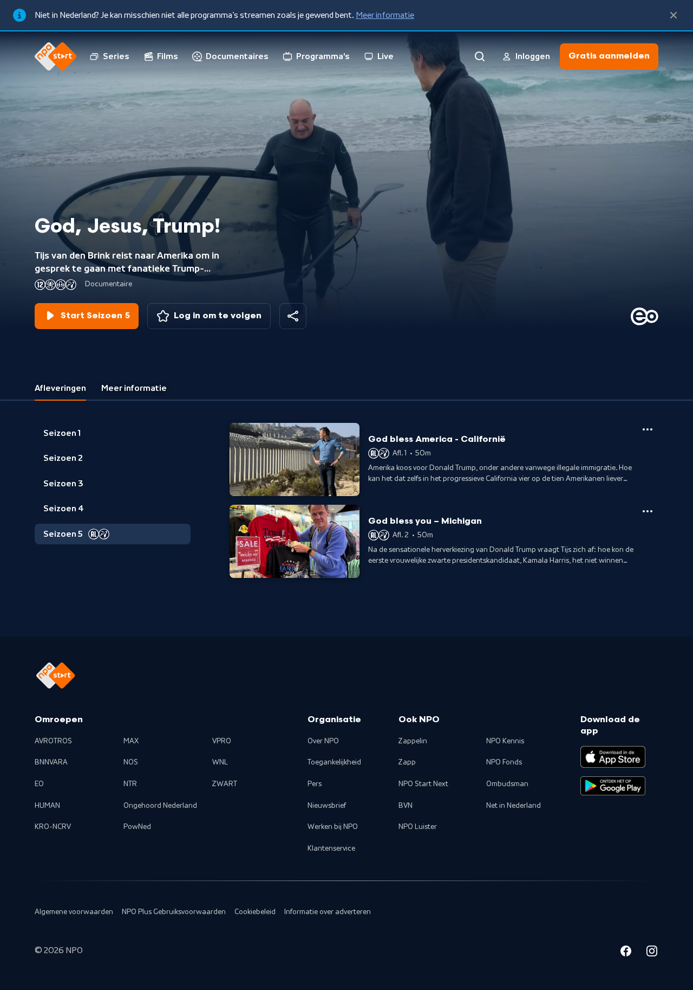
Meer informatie (385, 15)
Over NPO (323, 741)
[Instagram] (651, 952)
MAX (131, 741)
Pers (315, 784)
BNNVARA (51, 762)
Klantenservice (331, 848)
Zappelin (412, 741)
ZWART (224, 784)
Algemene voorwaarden (74, 912)
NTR (130, 784)
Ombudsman (507, 784)
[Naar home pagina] (56, 56)
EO (39, 784)
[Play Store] (612, 786)
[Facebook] (625, 952)
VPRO (221, 741)
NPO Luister (417, 827)
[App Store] (612, 757)
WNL (220, 762)
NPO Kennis (505, 741)
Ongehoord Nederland (160, 805)
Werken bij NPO (333, 827)
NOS (130, 762)
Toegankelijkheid (334, 762)
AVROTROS (53, 741)
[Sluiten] (673, 15)
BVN (405, 805)
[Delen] (292, 316)
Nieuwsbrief (327, 805)
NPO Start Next (423, 784)
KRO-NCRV (53, 827)
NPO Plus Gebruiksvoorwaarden (174, 912)
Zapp (407, 762)
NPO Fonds (504, 762)
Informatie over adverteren (327, 912)
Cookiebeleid (255, 912)
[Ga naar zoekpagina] (480, 56)
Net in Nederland (513, 805)
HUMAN (47, 805)
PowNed (137, 827)
